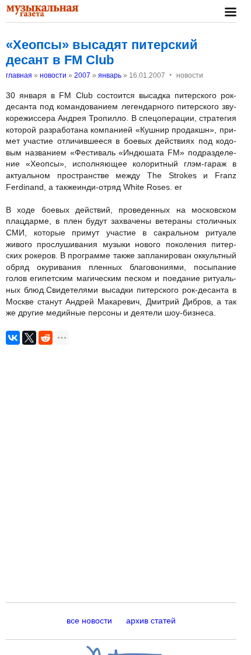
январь (109, 75)
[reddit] (46, 338)
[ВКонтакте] (13, 338)
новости (53, 75)
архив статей (151, 620)
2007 (82, 75)
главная (19, 75)
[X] (29, 338)
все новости (89, 620)
